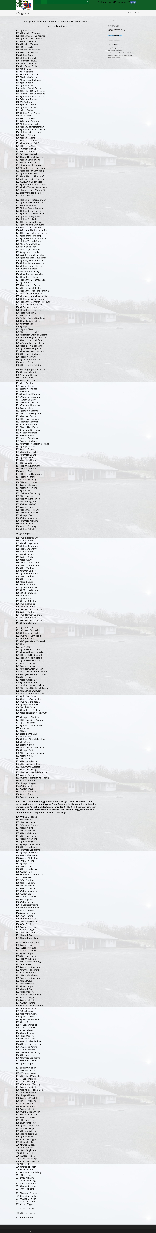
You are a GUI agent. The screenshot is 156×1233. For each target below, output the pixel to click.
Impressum (137, 1231)
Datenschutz (131, 1231)
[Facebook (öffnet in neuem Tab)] (131, 2)
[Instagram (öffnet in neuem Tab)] (134, 2)
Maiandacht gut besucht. (114, 57)
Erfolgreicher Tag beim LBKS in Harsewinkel (118, 48)
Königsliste (137, 13)
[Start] (128, 13)
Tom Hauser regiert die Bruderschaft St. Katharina (120, 53)
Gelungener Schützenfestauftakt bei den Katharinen (120, 55)
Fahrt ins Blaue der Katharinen (115, 50)
